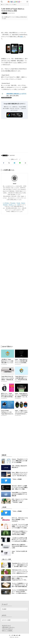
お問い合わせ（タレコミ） (8, 627)
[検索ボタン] (1, 1)
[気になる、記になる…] (14, 1)
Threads (18, 203)
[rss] (18, 635)
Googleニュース (12, 204)
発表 (21, 36)
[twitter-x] (11, 635)
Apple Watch (12, 155)
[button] (3, 163)
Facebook (13, 203)
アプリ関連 (5, 13)
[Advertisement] (14, 25)
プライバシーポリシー (7, 629)
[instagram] (12, 635)
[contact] (19, 635)
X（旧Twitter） (6, 203)
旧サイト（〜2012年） (7, 630)
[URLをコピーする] (25, 163)
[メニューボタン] (27, 1)
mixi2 (18, 204)
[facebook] (9, 635)
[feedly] (16, 635)
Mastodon (5, 204)
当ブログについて (6, 625)
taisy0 (14, 183)
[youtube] (14, 635)
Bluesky (23, 203)
